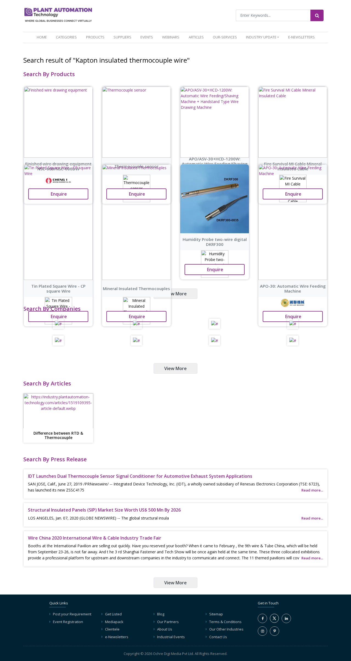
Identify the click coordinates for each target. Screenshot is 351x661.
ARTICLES (196, 37)
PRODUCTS (95, 37)
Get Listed (113, 614)
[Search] (317, 15)
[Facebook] (262, 618)
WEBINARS (170, 37)
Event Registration (68, 621)
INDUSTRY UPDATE (261, 37)
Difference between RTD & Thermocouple (58, 435)
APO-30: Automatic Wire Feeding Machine (293, 288)
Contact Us (218, 636)
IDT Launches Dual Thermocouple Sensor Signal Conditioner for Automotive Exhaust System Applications (140, 476)
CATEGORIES (66, 37)
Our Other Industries (226, 629)
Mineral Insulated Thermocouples (136, 288)
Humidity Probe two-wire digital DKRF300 (215, 242)
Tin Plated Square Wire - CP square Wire (58, 288)
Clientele (112, 629)
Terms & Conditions (225, 621)
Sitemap (216, 614)
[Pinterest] (274, 631)
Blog (160, 614)
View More (175, 294)
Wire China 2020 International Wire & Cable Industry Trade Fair (94, 538)
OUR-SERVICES (225, 37)
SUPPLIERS (122, 37)
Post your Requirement (72, 614)
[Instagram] (262, 631)
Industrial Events (171, 636)
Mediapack (114, 621)
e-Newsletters (301, 37)
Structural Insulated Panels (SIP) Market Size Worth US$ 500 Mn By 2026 (104, 510)
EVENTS (146, 37)
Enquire (58, 316)
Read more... (312, 490)
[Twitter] (274, 621)
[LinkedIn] (286, 618)
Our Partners (168, 621)
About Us (164, 629)
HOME (43, 37)
